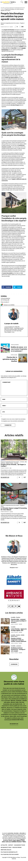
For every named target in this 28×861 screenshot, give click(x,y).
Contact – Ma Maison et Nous (16, 845)
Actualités (4, 845)
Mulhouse (18, 840)
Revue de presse (16, 847)
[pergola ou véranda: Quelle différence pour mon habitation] (14, 450)
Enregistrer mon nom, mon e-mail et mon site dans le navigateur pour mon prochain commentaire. (13, 420)
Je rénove (7, 7)
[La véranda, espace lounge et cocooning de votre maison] (14, 493)
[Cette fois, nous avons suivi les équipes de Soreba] (14, 754)
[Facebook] (9, 606)
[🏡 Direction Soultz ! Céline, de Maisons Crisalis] (14, 804)
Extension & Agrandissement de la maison (10, 23)
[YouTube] (19, 606)
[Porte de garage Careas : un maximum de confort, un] (14, 738)
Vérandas (16, 463)
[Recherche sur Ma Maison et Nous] (21, 2)
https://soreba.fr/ (5, 302)
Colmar (14, 840)
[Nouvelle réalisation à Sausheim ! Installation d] (14, 771)
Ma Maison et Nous (6, 847)
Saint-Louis (8, 841)
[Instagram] (12, 606)
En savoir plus (5, 477)
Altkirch (3, 841)
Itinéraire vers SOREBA (9, 305)
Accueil (2, 7)
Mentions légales (6, 849)
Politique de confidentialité (9, 852)
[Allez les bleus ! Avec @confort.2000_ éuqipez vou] (14, 820)
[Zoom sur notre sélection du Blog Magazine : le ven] (14, 787)
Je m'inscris (14, 664)
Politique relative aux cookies (10, 854)
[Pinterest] (15, 606)
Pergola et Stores (9, 463)
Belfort (24, 841)
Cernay (23, 840)
